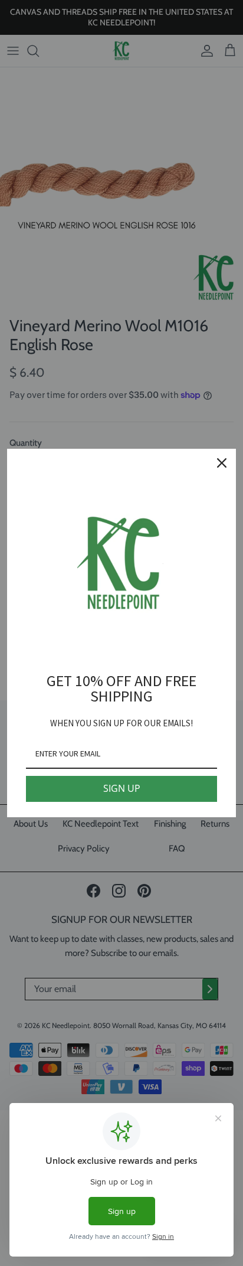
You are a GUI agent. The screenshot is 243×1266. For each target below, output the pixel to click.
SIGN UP (121, 788)
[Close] (222, 463)
